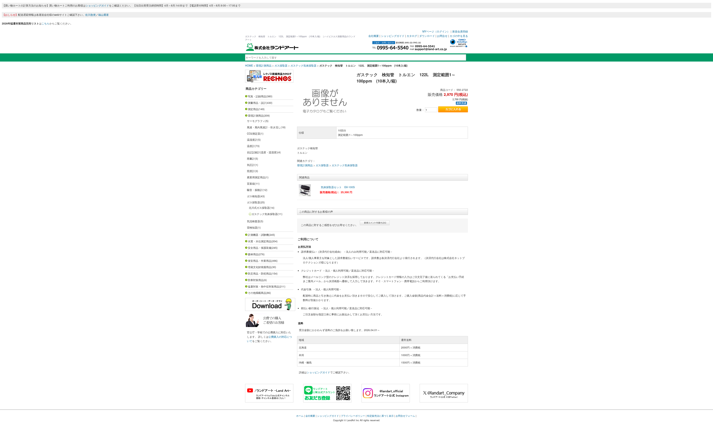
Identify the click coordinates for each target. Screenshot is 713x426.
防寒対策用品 (255, 280)
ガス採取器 (280, 65)
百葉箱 (251, 183)
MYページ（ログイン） (436, 31)
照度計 (251, 171)
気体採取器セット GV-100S (339, 187)
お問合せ (442, 36)
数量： (420, 110)
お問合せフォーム (405, 415)
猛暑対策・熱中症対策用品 (263, 286)
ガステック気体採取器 (303, 65)
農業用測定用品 (256, 177)
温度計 (251, 146)
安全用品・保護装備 (259, 248)
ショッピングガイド (97, 5)
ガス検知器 (253, 196)
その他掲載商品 (257, 293)
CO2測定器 (253, 133)
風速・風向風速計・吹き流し (264, 127)
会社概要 (373, 36)
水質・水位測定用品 (259, 241)
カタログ (412, 36)
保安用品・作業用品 (259, 260)
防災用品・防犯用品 (259, 273)
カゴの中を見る (459, 36)
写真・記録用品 (257, 96)
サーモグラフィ (256, 121)
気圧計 (251, 165)
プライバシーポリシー (353, 415)
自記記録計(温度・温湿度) (262, 152)
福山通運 (103, 14)
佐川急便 (90, 14)
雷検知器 (252, 227)
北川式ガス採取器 (259, 207)
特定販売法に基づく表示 (380, 415)
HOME (249, 65)
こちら (45, 23)
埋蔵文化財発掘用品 (259, 267)
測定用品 (253, 109)
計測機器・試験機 (258, 235)
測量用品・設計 (257, 103)
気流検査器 (253, 221)
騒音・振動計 (255, 190)
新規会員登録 (460, 31)
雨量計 (251, 158)
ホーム (299, 415)
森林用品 (253, 254)
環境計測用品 (263, 65)
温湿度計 (252, 139)
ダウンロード (427, 36)
